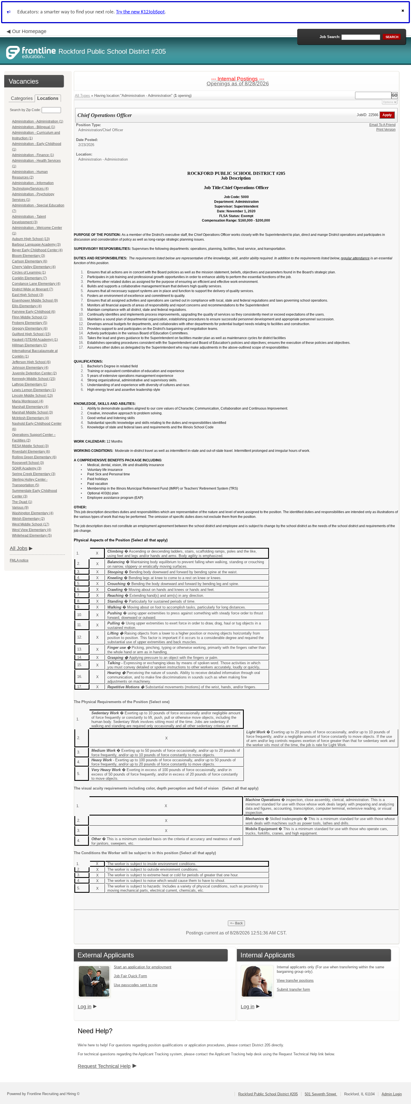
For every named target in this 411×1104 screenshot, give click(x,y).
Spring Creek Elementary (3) (33, 474)
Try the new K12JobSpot (140, 12)
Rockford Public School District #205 (268, 1094)
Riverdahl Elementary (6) (31, 452)
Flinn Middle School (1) (29, 317)
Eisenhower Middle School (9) (35, 300)
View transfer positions (295, 980)
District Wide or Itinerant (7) (32, 289)
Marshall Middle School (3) (32, 412)
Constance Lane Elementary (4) (36, 284)
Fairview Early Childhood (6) (33, 312)
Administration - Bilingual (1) (33, 127)
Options (388, 102)
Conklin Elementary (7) (29, 278)
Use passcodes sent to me (135, 985)
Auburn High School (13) (31, 239)
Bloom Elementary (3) (28, 256)
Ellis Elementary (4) (27, 306)
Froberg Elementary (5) (29, 323)
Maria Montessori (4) (27, 401)
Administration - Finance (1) (33, 155)
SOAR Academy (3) (26, 468)
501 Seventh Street (321, 1094)
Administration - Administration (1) (37, 121)
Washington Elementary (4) (32, 513)
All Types (82, 95)
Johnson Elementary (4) (30, 368)
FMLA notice (19, 560)
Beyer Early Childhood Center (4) (37, 250)
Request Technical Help (104, 1066)
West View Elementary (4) (31, 530)
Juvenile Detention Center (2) (34, 373)
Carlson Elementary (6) (29, 261)
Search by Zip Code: (25, 110)
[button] (403, 12)
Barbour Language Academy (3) (36, 244)
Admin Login (392, 1094)
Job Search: (330, 37)
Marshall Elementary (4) (30, 407)
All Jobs (18, 548)
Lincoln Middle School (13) (32, 396)
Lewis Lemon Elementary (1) (34, 390)
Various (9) (20, 507)
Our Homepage (29, 31)
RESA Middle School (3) (30, 446)
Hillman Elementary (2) (29, 345)
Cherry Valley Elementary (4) (34, 267)
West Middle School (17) (30, 524)
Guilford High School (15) (31, 334)
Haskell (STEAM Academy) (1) (35, 340)
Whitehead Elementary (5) (32, 535)
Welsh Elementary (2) (28, 519)
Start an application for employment (142, 967)
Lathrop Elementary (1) (29, 384)
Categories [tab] (22, 98)
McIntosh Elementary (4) (30, 418)
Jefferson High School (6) (31, 362)
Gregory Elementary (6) (30, 328)
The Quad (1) (22, 502)
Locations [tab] (47, 98)
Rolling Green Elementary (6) (34, 457)
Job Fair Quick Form (130, 976)
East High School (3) (27, 295)
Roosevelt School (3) (28, 463)
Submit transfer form (293, 989)
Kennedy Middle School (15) (33, 379)
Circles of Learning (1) (29, 272)
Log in (84, 1006)
